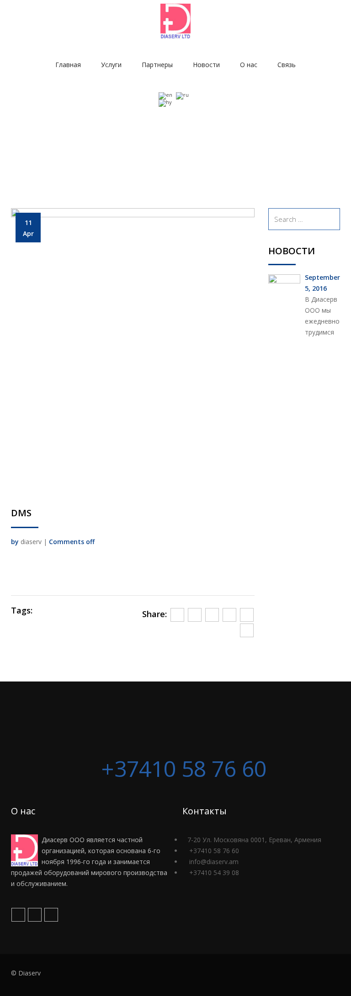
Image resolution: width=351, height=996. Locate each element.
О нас (248, 64)
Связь (286, 64)
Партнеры (157, 64)
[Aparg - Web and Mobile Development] (322, 975)
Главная (68, 64)
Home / (313, 131)
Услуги (111, 64)
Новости (206, 64)
